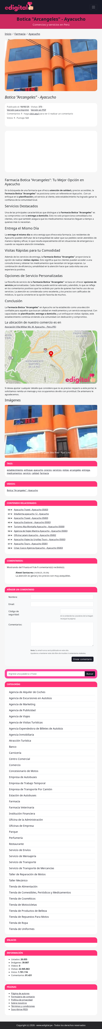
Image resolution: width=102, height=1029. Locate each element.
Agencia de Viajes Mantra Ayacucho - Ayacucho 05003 (40, 530)
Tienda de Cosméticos (22, 898)
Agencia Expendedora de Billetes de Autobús (36, 728)
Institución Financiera (22, 813)
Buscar (89, 673)
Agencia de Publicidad (22, 710)
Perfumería (16, 838)
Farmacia (20, 34)
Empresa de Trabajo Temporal (27, 783)
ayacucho (38, 470)
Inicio (8, 34)
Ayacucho (34, 34)
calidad (35, 473)
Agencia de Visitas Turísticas (26, 722)
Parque (13, 831)
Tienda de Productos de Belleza (28, 911)
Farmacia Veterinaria (21, 807)
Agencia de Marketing (22, 704)
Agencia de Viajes (19, 716)
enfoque (28, 470)
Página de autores (20, 993)
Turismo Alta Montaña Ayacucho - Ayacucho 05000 (39, 526)
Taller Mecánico (18, 880)
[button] (51, 65)
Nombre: (12, 597)
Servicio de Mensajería (22, 856)
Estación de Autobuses (22, 795)
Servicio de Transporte (22, 862)
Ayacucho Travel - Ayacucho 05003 (31, 509)
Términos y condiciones (23, 1006)
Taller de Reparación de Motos (27, 874)
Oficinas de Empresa (21, 826)
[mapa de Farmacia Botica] (51, 382)
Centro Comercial (19, 759)
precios (48, 470)
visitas (66, 470)
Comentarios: (15, 624)
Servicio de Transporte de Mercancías (31, 868)
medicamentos (14, 473)
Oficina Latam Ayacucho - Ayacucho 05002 (35, 535)
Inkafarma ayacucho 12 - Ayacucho (31, 513)
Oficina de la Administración (26, 819)
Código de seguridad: (13, 613)
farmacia (44, 473)
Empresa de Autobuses (23, 777)
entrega (86, 470)
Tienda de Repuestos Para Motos (29, 917)
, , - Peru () (30, 326)
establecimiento (15, 470)
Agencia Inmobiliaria (21, 734)
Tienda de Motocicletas (23, 904)
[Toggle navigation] (93, 7)
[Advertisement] (51, 151)
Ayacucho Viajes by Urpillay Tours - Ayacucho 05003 (39, 539)
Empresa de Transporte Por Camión (30, 789)
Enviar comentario (82, 659)
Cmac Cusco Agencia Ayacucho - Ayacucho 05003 (38, 547)
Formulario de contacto (23, 996)
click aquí (34, 113)
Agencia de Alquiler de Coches (27, 692)
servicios (57, 470)
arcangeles (75, 470)
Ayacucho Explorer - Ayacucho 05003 (32, 522)
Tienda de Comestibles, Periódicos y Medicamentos (40, 892)
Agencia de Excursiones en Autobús (30, 698)
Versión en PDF (38, 109)
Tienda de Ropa (18, 923)
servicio (27, 473)
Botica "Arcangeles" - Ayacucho (22, 490)
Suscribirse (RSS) (19, 1009)
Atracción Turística (20, 740)
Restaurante (16, 844)
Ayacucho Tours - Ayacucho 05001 (31, 543)
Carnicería (15, 753)
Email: (11, 604)
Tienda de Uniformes (21, 929)
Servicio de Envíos (20, 850)
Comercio (15, 765)
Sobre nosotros (19, 1003)
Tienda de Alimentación (23, 886)
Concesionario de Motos (23, 771)
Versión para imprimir (18, 109)
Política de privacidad (22, 999)
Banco (12, 746)
